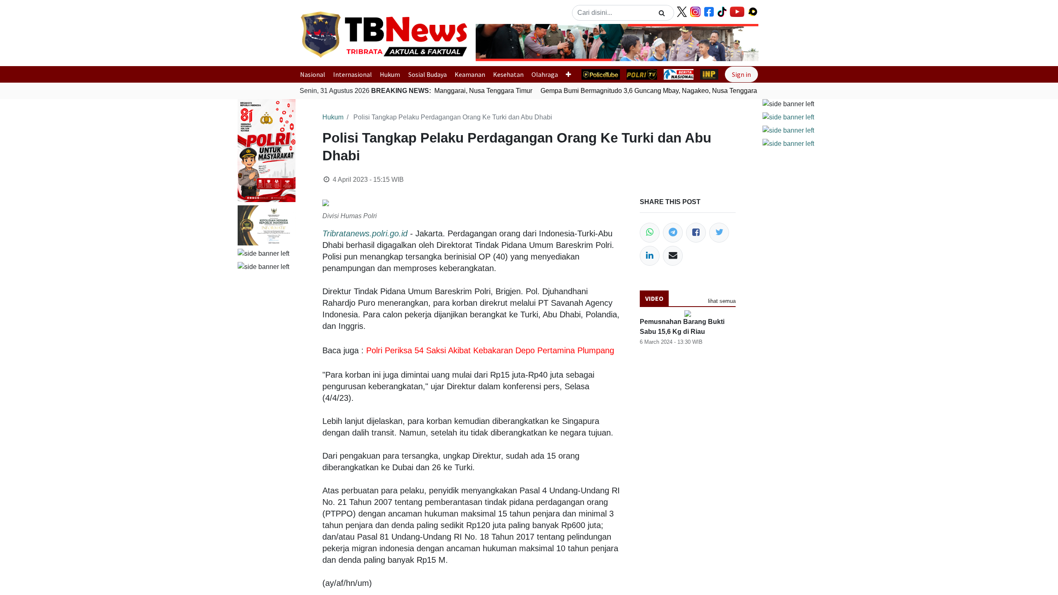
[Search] (662, 13)
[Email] (673, 256)
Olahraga (544, 74)
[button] (497, 42)
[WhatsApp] (650, 233)
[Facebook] (696, 233)
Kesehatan (508, 74)
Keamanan (470, 74)
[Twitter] (719, 233)
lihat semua (722, 301)
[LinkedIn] (650, 256)
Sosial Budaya (427, 74)
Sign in (741, 74)
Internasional (352, 74)
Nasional (312, 74)
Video (654, 298)
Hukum (390, 74)
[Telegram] (673, 233)
